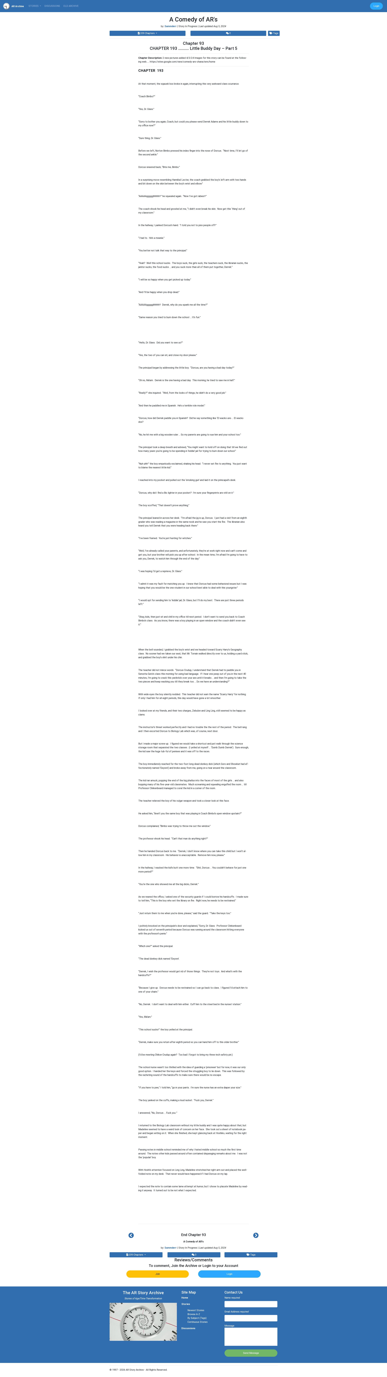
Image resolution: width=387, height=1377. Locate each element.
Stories (34, 6)
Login (376, 6)
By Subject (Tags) (197, 1318)
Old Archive (70, 6)
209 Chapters (147, 33)
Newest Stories (195, 1310)
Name (232, 1297)
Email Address (236, 1311)
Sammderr (170, 26)
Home (184, 1297)
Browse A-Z (193, 1314)
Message (229, 1325)
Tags (275, 33)
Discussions (52, 6)
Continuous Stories (197, 1322)
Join (157, 1274)
